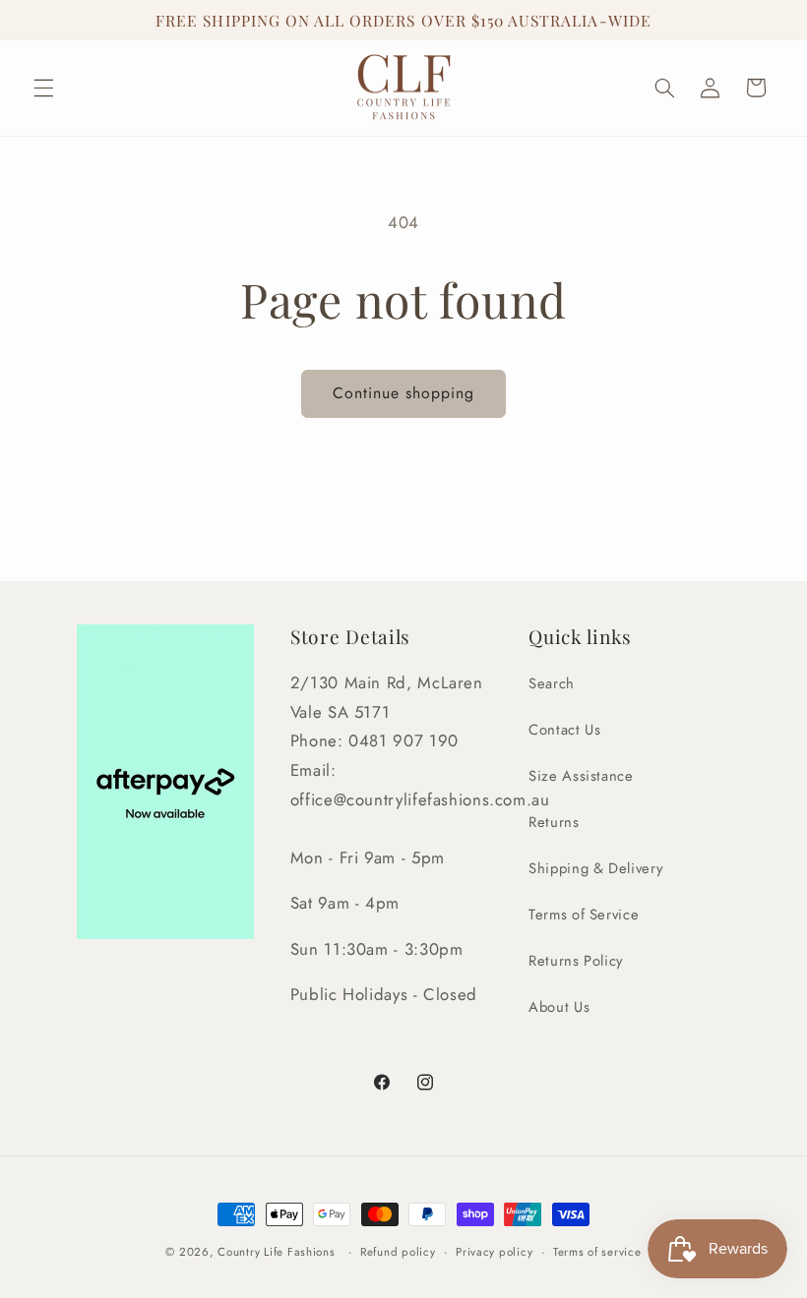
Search (551, 683)
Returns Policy (575, 961)
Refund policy (398, 1252)
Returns (553, 822)
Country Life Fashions (276, 1252)
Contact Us (564, 729)
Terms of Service (583, 914)
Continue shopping (404, 393)
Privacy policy (494, 1252)
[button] (43, 87)
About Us (559, 1007)
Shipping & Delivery (595, 868)
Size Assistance (580, 776)
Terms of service (597, 1252)
